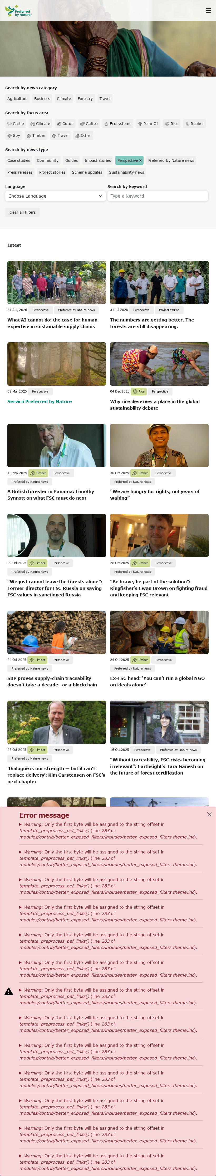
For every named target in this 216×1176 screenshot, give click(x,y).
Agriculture (17, 98)
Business (42, 98)
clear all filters (22, 212)
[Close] (209, 814)
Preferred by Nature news (171, 160)
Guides (71, 160)
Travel (105, 98)
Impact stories (98, 160)
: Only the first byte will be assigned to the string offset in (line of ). (108, 830)
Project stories (52, 172)
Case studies (18, 160)
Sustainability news (126, 172)
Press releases (19, 172)
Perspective (127, 160)
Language (15, 186)
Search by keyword (127, 186)
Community (47, 160)
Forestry (85, 98)
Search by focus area (26, 112)
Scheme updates (87, 172)
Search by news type (26, 149)
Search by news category (31, 88)
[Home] (21, 11)
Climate (64, 98)
